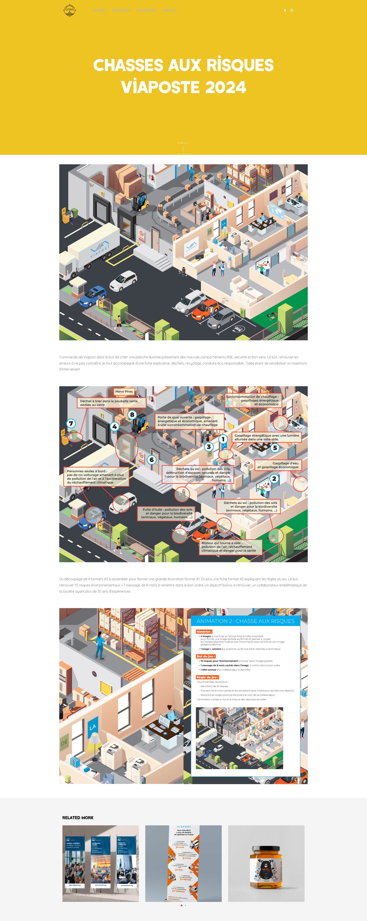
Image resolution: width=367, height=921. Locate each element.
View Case (101, 837)
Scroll (183, 143)
